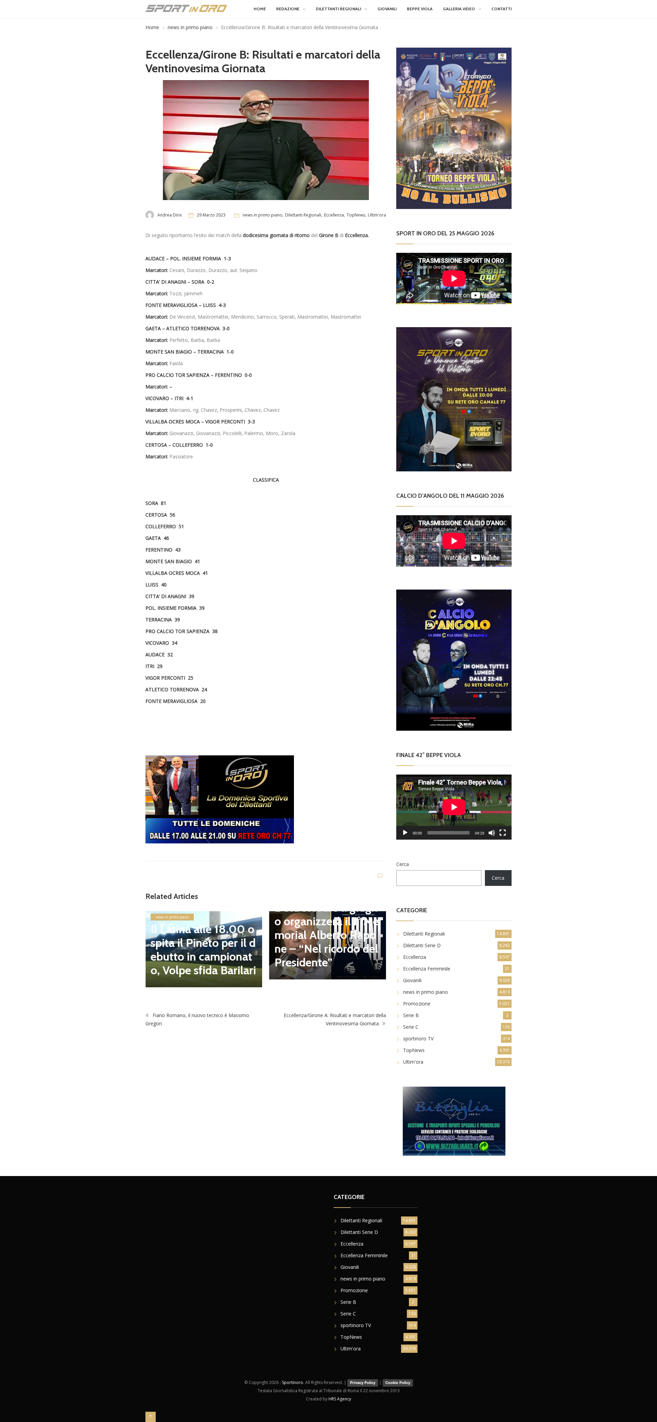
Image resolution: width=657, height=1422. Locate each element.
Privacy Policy (362, 1382)
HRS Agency (339, 1399)
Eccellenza (334, 215)
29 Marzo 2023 (211, 215)
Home (260, 8)
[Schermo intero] (502, 832)
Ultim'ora (377, 215)
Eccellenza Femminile (426, 968)
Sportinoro (292, 1382)
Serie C (410, 1027)
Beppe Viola (420, 8)
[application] (454, 807)
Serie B (411, 1015)
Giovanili (387, 8)
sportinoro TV (418, 1038)
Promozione (416, 1003)
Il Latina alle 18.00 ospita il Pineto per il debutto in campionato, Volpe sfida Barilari (203, 949)
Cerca (402, 864)
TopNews (356, 215)
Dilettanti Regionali (338, 8)
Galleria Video (459, 8)
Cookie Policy (397, 1382)
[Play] (405, 832)
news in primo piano (190, 27)
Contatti (501, 8)
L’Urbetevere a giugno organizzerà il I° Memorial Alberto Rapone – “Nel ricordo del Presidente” (326, 934)
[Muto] (491, 832)
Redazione (287, 8)
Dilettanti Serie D (422, 945)
